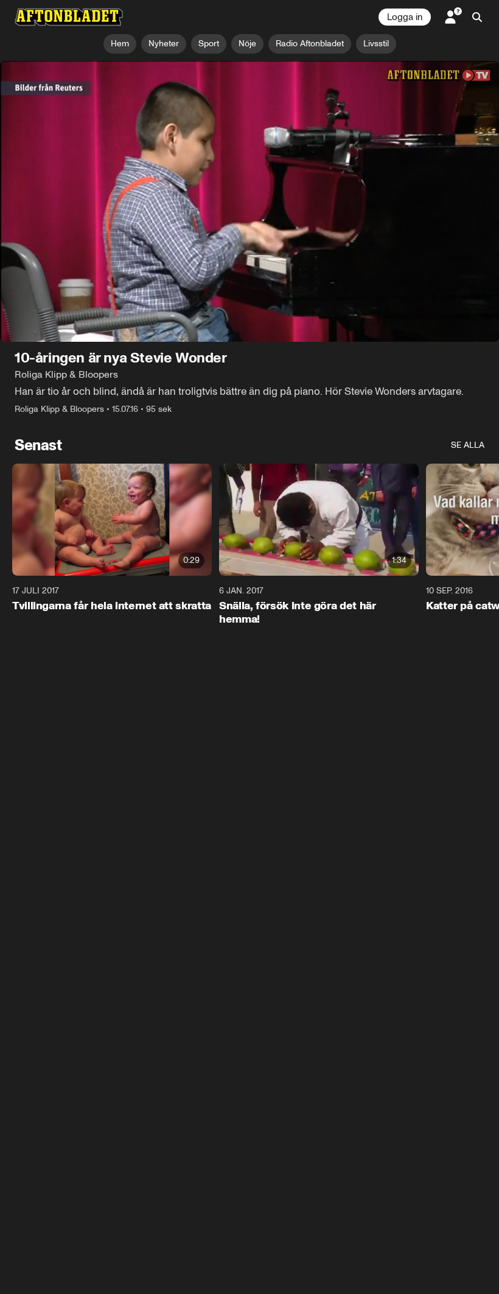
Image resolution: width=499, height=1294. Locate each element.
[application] (249, 201)
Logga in (404, 17)
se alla (467, 445)
